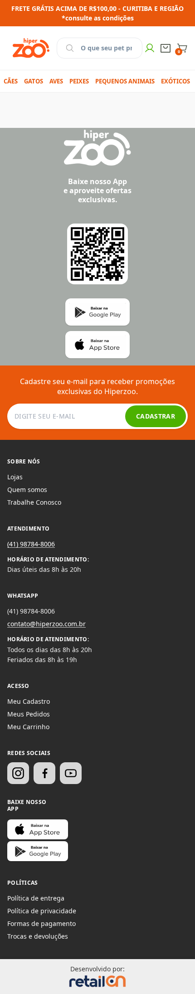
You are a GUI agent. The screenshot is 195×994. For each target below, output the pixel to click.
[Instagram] (18, 773)
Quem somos (27, 489)
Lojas (15, 477)
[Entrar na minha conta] (149, 48)
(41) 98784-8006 (31, 544)
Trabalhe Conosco (34, 502)
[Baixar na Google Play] (37, 851)
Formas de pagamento (41, 923)
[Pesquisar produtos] (70, 48)
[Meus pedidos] (166, 48)
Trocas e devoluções (37, 936)
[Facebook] (44, 773)
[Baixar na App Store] (37, 829)
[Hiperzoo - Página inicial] (31, 48)
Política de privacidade (41, 910)
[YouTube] (71, 773)
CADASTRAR (155, 416)
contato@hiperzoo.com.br (46, 623)
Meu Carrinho (28, 726)
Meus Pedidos (28, 714)
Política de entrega (35, 898)
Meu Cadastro (28, 701)
